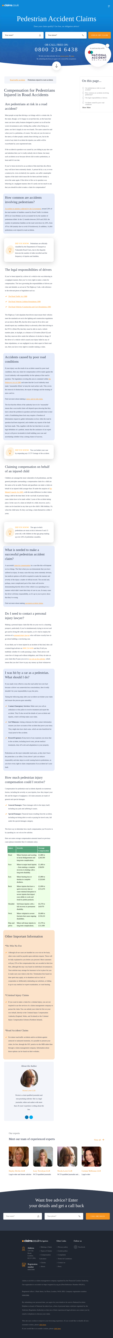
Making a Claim (46, 1247)
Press (59, 1266)
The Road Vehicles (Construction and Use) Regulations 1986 (29, 307)
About (43, 1266)
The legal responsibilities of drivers (96, 98)
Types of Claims (46, 1251)
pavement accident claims (34, 603)
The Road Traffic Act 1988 (17, 296)
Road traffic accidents (17, 80)
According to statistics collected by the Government (23, 209)
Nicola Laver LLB (28, 1090)
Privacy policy (63, 1247)
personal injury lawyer (22, 635)
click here (42, 1325)
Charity (43, 1262)
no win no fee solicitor (37, 659)
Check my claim (53, 5)
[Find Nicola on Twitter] (31, 1117)
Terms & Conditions (65, 1259)
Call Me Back (98, 1216)
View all (97, 1140)
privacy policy (64, 56)
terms (72, 56)
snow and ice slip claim (34, 399)
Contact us (61, 1262)
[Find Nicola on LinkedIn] (26, 1117)
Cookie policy (63, 1251)
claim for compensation (22, 565)
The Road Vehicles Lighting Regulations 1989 (24, 302)
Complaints (62, 1255)
